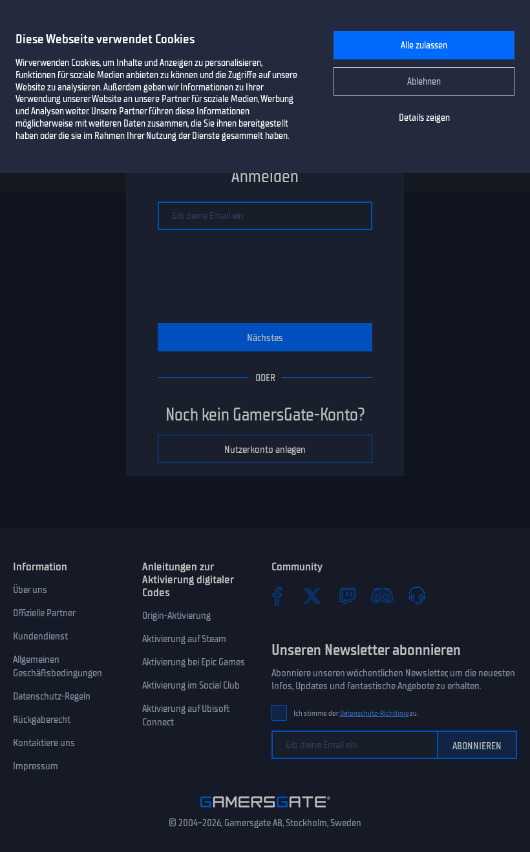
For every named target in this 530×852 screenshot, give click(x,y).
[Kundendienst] (416, 595)
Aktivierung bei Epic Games (193, 662)
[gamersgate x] (312, 595)
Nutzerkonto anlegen (265, 449)
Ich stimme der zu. (355, 713)
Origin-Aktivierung (176, 615)
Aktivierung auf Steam (184, 638)
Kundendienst (40, 636)
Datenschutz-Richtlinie (374, 713)
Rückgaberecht (41, 719)
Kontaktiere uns (44, 742)
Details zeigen (424, 118)
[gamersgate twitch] (347, 595)
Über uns (30, 589)
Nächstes (265, 337)
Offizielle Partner (44, 613)
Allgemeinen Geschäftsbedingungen (57, 666)
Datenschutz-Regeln (51, 696)
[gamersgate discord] (382, 595)
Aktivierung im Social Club (191, 685)
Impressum (35, 766)
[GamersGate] (265, 810)
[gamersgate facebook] (277, 595)
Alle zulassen (424, 45)
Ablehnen (424, 82)
